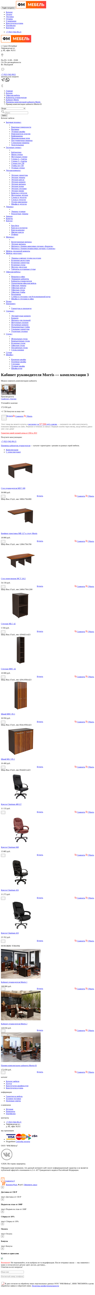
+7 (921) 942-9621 (8, 74)
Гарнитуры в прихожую (21, 308)
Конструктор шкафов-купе (17, 1086)
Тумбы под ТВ (17, 166)
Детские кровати (18, 182)
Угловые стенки (18, 168)
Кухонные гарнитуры (20, 262)
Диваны (10, 207)
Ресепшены (16, 294)
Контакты (10, 28)
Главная (9, 91)
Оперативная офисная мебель (23, 283)
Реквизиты (10, 1111)
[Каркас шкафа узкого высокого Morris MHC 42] (21, 665)
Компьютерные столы (20, 341)
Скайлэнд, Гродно (8, 399)
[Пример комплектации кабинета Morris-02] (21, 1020)
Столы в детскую (18, 200)
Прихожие (11, 304)
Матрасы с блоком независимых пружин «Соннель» (33, 248)
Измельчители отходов (20, 134)
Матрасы (10, 237)
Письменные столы (19, 348)
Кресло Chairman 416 (10, 890)
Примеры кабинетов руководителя (15, 446)
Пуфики (14, 234)
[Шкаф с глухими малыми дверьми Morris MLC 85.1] (21, 755)
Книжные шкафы (18, 359)
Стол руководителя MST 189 (13, 488)
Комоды (9, 218)
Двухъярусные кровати (21, 316)
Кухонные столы (18, 265)
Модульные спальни (19, 322)
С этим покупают (13, 452)
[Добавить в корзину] (4, 417)
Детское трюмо (17, 191)
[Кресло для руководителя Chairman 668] (21, 843)
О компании (11, 21)
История (9, 1109)
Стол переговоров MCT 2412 (13, 579)
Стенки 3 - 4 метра (19, 161)
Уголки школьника (19, 202)
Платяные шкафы (18, 362)
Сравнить (19, 416)
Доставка (10, 17)
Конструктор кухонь (14, 23)
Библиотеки (16, 152)
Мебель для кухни (14, 253)
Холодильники (17, 145)
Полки (9, 301)
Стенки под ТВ (17, 163)
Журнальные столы (19, 339)
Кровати (14, 318)
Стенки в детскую (19, 197)
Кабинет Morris (12, 100)
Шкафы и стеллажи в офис (22, 299)
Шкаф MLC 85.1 (8, 759)
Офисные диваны (18, 285)
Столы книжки (17, 350)
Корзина (9, 1185)
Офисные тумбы (18, 292)
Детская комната (13, 170)
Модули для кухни (19, 267)
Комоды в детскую (19, 193)
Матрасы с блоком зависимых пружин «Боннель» (32, 246)
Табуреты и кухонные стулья (23, 269)
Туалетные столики (19, 331)
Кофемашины (17, 136)
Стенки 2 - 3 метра (19, 159)
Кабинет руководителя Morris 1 (14, 982)
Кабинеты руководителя (16, 97)
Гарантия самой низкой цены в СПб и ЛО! (19, 433)
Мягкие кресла (17, 232)
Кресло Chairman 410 (10, 933)
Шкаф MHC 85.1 (8, 714)
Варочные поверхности (21, 127)
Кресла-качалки (17, 230)
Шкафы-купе (16, 368)
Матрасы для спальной (21, 320)
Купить (10, 416)
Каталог (9, 12)
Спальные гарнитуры (20, 329)
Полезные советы (13, 1101)
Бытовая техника (13, 122)
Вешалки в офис (18, 277)
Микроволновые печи (20, 138)
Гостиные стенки (14, 147)
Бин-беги (15, 225)
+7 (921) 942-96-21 (13, 32)
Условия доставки (13, 1099)
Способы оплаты (23, 1141)
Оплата (9, 14)
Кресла (9, 221)
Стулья (9, 352)
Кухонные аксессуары (20, 260)
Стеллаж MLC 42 (8, 624)
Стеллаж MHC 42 (8, 669)
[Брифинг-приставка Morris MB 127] (21, 529)
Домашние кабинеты (20, 279)
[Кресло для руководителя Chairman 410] (21, 929)
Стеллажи (15, 364)
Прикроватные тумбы (20, 327)
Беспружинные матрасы (21, 242)
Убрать (29, 416)
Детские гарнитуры (19, 175)
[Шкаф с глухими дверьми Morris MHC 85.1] (21, 710)
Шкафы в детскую (19, 204)
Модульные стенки (19, 157)
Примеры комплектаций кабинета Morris (23, 102)
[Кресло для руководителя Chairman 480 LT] (21, 800)
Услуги (9, 1083)
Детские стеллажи (19, 188)
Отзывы (9, 19)
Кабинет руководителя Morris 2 (14, 1024)
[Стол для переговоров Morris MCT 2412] (21, 574)
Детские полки (17, 186)
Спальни (10, 311)
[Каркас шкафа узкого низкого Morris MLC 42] (21, 619)
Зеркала (9, 216)
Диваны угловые (18, 211)
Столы (9, 334)
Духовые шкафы (18, 131)
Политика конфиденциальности (14, 1174)
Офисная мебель (13, 95)
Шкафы (9, 355)
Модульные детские (19, 195)
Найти (4, 115)
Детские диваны (18, 177)
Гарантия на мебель (14, 1096)
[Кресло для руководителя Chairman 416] (21, 886)
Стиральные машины (20, 143)
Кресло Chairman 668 (10, 847)
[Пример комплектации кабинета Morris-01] (21, 978)
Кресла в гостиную (19, 228)
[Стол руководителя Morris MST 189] (21, 484)
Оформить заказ (30, 1185)
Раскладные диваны (19, 214)
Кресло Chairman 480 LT (11, 804)
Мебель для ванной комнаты (18, 251)
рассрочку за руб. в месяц (42, 424)
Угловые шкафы (18, 366)
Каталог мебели (12, 1081)
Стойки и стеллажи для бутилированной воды (30, 297)
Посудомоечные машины (22, 140)
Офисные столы (18, 290)
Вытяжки (15, 129)
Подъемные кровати (19, 325)
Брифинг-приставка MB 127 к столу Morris (19, 533)
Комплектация (12, 450)
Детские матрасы (18, 184)
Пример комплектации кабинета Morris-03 (19, 1065)
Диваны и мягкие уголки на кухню (26, 258)
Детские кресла (17, 180)
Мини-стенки (17, 154)
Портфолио (11, 25)
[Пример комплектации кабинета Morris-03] (8, 394)
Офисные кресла (18, 288)
